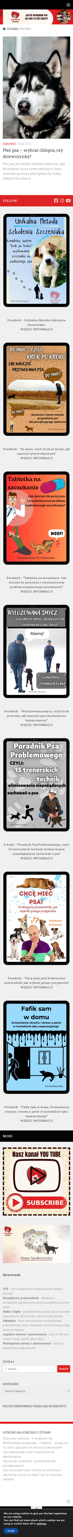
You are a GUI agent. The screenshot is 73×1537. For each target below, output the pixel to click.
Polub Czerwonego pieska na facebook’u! (34, 1406)
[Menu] (68, 4)
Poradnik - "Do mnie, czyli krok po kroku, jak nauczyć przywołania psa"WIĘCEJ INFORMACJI (36, 453)
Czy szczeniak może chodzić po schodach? (32, 1470)
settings (41, 1523)
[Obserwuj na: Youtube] (68, 200)
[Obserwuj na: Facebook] (56, 200)
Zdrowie (9, 144)
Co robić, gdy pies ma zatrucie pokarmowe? (32, 1447)
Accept (10, 1530)
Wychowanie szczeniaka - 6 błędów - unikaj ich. (35, 1443)
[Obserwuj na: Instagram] (62, 200)
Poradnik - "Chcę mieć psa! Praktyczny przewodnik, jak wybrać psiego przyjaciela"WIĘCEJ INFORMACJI (36, 982)
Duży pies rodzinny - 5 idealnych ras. (28, 1438)
